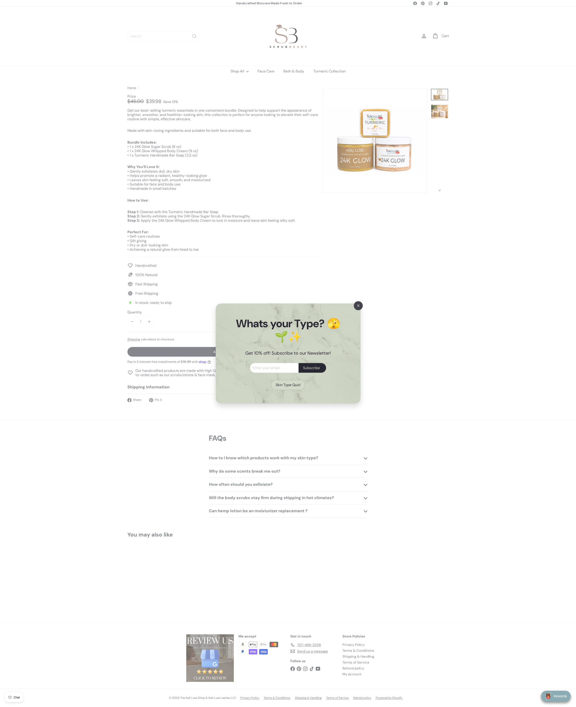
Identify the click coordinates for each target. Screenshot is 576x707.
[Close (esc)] (358, 305)
